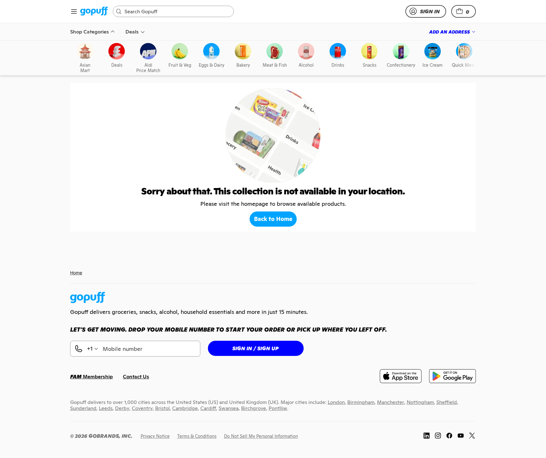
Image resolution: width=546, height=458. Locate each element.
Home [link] (76, 272)
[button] (463, 11)
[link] (94, 11)
